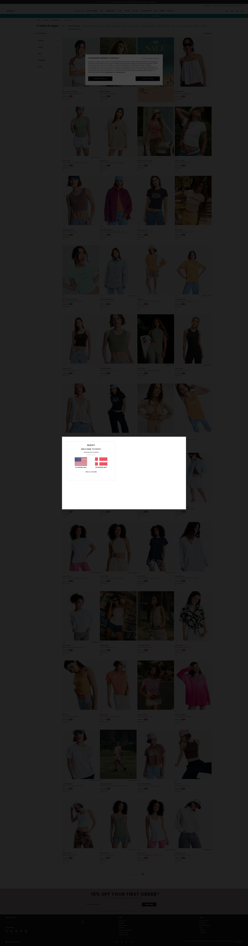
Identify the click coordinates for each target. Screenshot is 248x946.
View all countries (91, 472)
